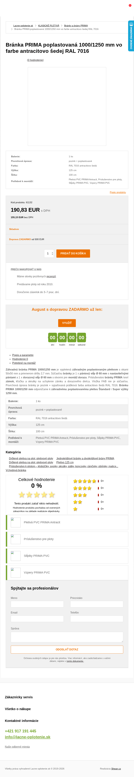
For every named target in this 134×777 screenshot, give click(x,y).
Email (14, 612)
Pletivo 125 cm (65, 462)
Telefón (74, 612)
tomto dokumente (75, 661)
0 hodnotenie (35, 60)
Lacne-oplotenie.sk (23, 25)
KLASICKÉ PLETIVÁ (48, 25)
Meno (14, 598)
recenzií (51, 276)
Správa (15, 628)
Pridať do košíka (73, 253)
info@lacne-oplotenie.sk (27, 737)
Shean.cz (116, 768)
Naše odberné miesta (17, 746)
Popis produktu (118, 192)
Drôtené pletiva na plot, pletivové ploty (31, 458)
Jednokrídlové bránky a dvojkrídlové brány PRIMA (85, 458)
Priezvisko (76, 598)
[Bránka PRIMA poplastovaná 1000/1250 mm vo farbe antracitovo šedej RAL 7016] (67, 106)
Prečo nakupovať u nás (26, 269)
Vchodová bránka (16, 470)
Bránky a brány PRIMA (76, 25)
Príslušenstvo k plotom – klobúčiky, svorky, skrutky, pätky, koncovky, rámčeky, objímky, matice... (63, 466)
